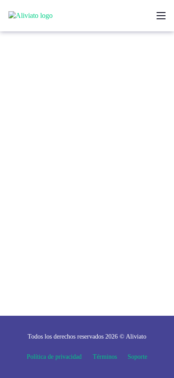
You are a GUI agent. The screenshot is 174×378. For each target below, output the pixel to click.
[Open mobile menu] (161, 15)
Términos (105, 356)
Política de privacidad (54, 356)
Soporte (137, 356)
